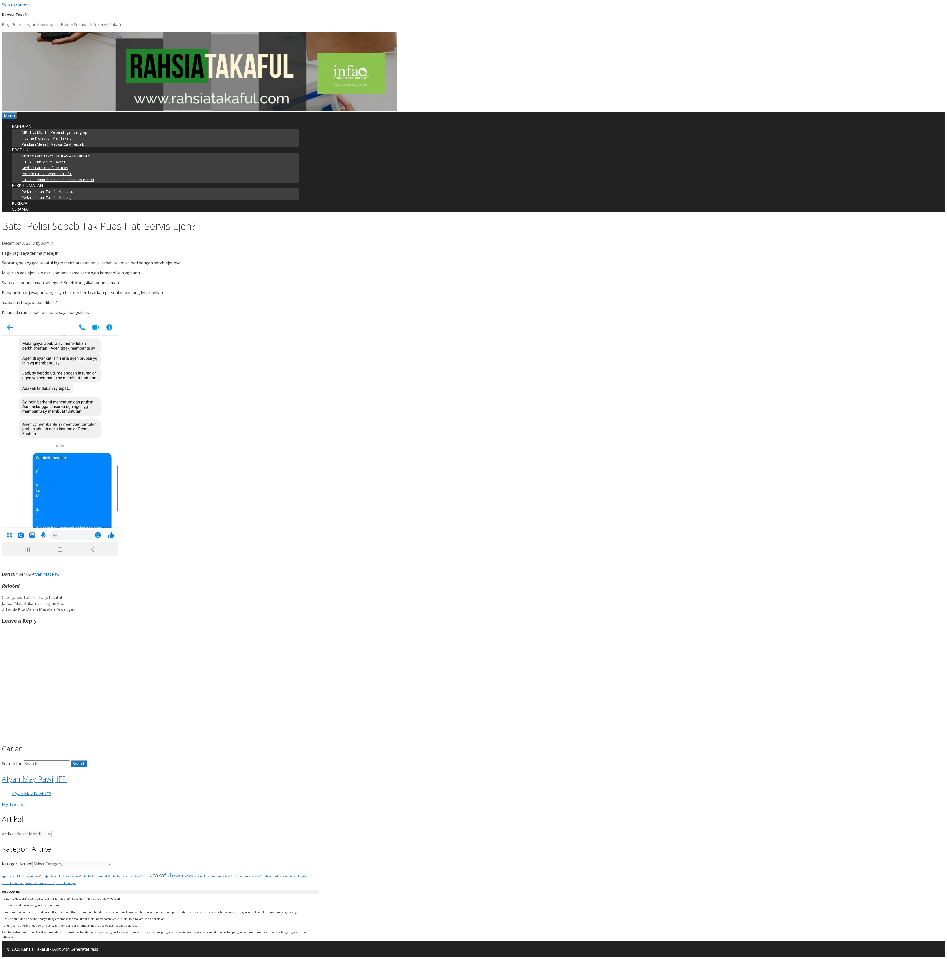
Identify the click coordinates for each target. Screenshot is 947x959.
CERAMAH (21, 209)
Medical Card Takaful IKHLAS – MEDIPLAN (56, 156)
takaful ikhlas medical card (271, 876)
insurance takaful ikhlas (76, 876)
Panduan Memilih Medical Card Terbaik (53, 144)
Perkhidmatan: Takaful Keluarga (47, 197)
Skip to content (16, 5)
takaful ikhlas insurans (239, 876)
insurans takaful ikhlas (106, 876)
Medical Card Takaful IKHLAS (45, 168)
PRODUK (20, 150)
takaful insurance (13, 883)
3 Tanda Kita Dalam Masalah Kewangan (38, 609)
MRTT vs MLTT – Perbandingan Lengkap (54, 132)
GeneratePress (84, 949)
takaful (55, 597)
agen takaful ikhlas (14, 876)
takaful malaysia (66, 883)
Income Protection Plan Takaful (47, 138)
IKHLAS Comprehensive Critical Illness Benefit (58, 179)
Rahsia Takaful (16, 15)
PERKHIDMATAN (27, 185)
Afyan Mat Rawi (46, 574)
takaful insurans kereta (40, 883)
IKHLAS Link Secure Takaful (44, 162)
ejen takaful (52, 876)
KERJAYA (19, 203)
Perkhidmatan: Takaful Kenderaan (49, 191)
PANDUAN (22, 126)
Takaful (30, 597)
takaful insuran (299, 876)
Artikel (8, 834)
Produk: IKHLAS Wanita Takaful (47, 173)
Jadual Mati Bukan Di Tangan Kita (33, 603)
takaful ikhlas (182, 876)
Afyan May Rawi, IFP (34, 779)
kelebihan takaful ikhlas (136, 876)
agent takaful (35, 876)
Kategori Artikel (17, 864)
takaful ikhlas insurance (209, 876)
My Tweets (12, 804)
